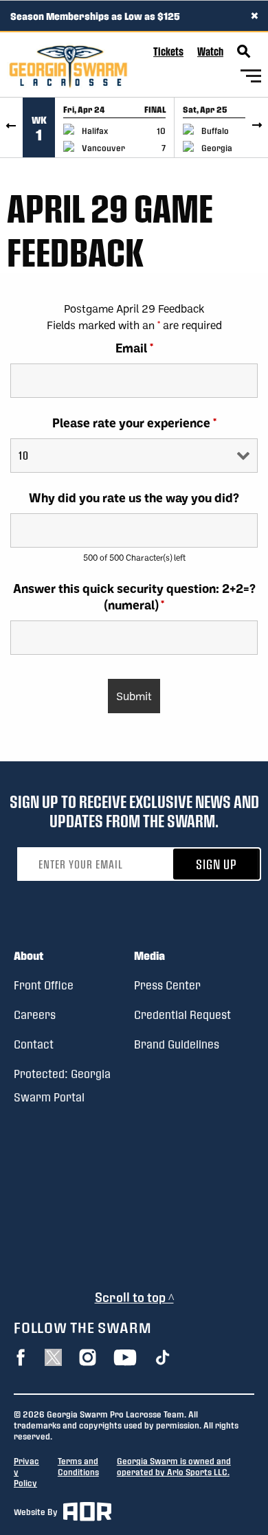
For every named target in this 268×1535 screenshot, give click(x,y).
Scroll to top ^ (134, 1297)
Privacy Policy (26, 1472)
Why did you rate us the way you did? (134, 497)
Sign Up (216, 864)
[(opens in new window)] (20, 1357)
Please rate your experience (134, 422)
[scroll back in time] (11, 127)
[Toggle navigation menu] (251, 78)
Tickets (168, 51)
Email (134, 347)
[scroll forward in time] (256, 127)
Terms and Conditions (78, 1466)
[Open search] (244, 51)
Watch (210, 51)
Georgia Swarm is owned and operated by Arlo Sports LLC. (174, 1466)
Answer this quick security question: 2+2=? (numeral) (134, 596)
